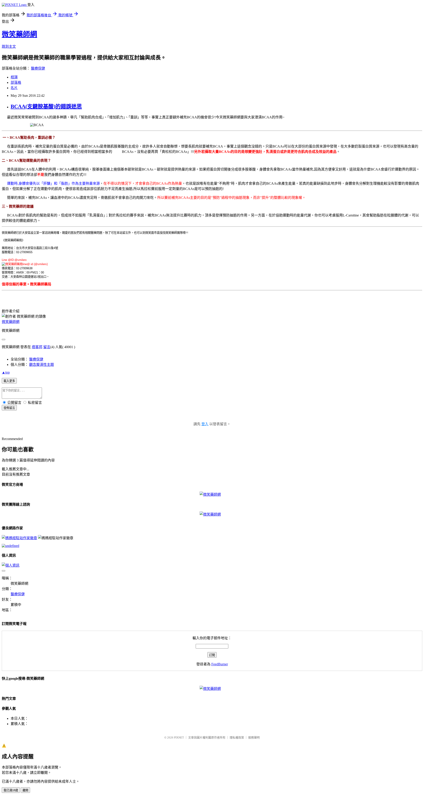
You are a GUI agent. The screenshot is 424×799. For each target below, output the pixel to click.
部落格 (16, 82)
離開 (25, 790)
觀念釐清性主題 (41, 364)
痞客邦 (37, 347)
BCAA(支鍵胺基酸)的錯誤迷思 (46, 106)
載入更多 (9, 381)
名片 (14, 88)
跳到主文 (9, 46)
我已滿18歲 (11, 790)
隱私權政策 (237, 737)
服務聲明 (254, 737)
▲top (6, 372)
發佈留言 (9, 408)
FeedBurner (219, 664)
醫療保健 (38, 68)
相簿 (14, 77)
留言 (46, 347)
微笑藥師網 (19, 34)
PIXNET (179, 737)
